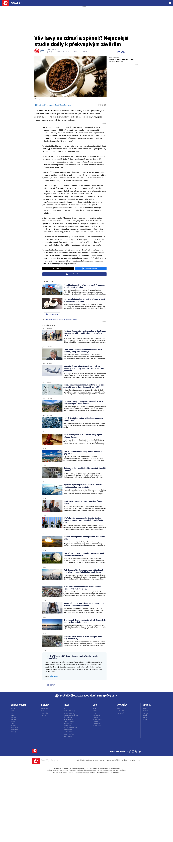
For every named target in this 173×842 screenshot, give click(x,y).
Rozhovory (44, 709)
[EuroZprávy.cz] (6, 3)
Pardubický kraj (68, 730)
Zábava (145, 717)
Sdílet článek (123, 52)
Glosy (43, 711)
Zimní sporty (97, 723)
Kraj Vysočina (68, 736)
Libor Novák (54, 676)
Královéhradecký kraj (70, 727)
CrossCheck (14, 730)
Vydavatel (102, 760)
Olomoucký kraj (69, 721)
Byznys (13, 715)
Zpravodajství (18, 705)
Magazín (15, 3)
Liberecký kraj (68, 732)
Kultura (13, 717)
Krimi (12, 723)
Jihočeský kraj (68, 719)
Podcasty (44, 715)
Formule (95, 717)
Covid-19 (13, 732)
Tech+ (119, 709)
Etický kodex (81, 760)
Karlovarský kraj (69, 734)
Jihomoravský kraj (69, 713)
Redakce (89, 760)
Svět (12, 711)
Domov (13, 709)
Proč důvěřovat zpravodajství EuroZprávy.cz (54, 105)
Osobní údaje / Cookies (119, 760)
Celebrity (145, 711)
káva (46, 319)
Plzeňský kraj (68, 723)
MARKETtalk (14, 727)
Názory (45, 705)
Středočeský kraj (69, 711)
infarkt (61, 319)
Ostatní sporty (97, 725)
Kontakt (95, 760)
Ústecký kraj (68, 717)
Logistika (14, 719)
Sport (13, 713)
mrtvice (55, 319)
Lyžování (95, 721)
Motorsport (97, 715)
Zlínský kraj (67, 725)
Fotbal (95, 711)
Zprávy (145, 709)
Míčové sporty (97, 719)
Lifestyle (145, 713)
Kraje (66, 705)
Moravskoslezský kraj (71, 715)
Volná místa (131, 760)
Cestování (120, 713)
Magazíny (122, 705)
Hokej (94, 709)
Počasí (13, 721)
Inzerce (108, 760)
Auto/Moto (121, 711)
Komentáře (44, 713)
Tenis (94, 713)
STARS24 (147, 705)
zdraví (50, 319)
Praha (66, 709)
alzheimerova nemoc (70, 319)
